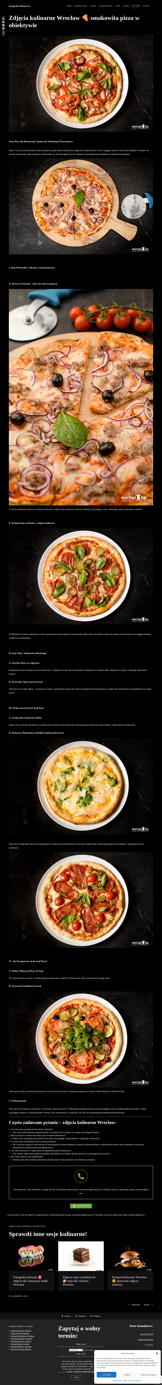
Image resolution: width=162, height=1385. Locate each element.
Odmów (127, 1375)
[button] (157, 1353)
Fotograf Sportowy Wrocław (21, 1341)
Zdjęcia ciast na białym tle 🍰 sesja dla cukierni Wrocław (79, 1281)
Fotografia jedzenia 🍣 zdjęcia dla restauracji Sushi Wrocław (30, 1281)
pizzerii (53, 283)
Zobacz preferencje (148, 1375)
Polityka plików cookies (120, 1380)
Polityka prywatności (134, 1380)
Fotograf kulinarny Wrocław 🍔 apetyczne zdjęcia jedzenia (129, 1281)
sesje (65, 154)
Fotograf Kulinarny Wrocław (21, 1347)
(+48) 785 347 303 (83, 1206)
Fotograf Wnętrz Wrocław (20, 1344)
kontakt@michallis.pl (145, 1340)
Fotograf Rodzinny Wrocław (21, 1331)
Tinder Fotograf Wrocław (20, 1333)
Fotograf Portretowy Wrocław (21, 1339)
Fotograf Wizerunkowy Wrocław (22, 1336)
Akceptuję (107, 1375)
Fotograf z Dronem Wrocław (21, 1349)
